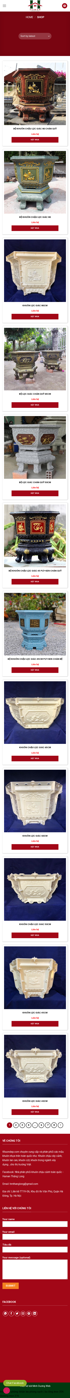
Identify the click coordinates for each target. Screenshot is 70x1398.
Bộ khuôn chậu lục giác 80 (35, 217)
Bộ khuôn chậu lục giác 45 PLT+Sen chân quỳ (35, 570)
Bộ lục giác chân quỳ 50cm (35, 482)
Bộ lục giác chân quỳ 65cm (35, 394)
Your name (8, 1219)
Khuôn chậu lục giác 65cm (35, 747)
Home (29, 17)
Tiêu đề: (7, 1244)
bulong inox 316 (10, 1395)
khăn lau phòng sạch (31, 1391)
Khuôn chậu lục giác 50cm (35, 924)
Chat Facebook (15, 1383)
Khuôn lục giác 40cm (35, 1101)
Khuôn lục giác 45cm (35, 1012)
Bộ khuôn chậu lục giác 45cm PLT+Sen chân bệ (35, 659)
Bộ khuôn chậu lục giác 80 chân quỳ (35, 128)
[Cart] (64, 6)
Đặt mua (35, 140)
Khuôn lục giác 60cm (35, 835)
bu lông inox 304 (54, 1391)
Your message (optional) (16, 1257)
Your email (8, 1232)
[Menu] (4, 6)
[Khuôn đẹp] (35, 6)
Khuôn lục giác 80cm (35, 305)
